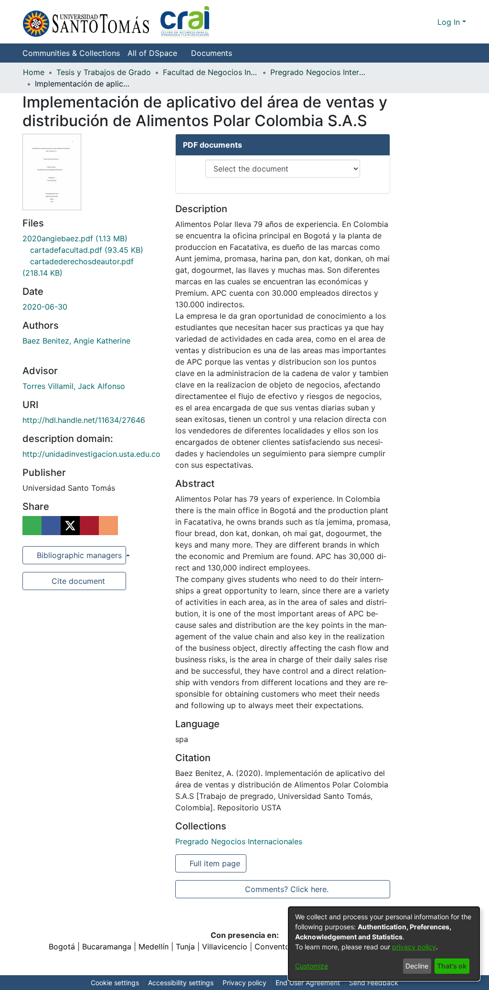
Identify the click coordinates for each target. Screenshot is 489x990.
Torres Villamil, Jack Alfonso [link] (73, 386)
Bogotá (62, 946)
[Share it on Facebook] (51, 525)
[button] (115, 22)
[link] (75, 238)
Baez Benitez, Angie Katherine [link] (76, 340)
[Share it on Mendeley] (89, 525)
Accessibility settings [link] (180, 983)
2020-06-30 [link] (44, 307)
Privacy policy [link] (244, 983)
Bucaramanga (106, 946)
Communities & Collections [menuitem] (71, 53)
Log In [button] (449, 22)
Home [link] (33, 72)
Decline (416, 966)
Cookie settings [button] (115, 983)
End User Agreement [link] (308, 983)
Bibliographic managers (79, 555)
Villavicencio (224, 946)
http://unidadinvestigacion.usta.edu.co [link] (91, 454)
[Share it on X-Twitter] (70, 525)
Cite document (78, 581)
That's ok (452, 966)
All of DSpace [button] (152, 53)
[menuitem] (155, 53)
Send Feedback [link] (373, 983)
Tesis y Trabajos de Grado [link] (103, 72)
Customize (311, 966)
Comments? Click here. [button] (287, 889)
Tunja (185, 946)
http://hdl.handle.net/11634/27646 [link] (83, 420)
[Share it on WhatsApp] (32, 525)
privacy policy (414, 947)
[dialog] (383, 943)
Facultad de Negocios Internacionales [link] (210, 72)
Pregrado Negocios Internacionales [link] (318, 72)
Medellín (153, 946)
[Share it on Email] (108, 525)
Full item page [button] (215, 863)
